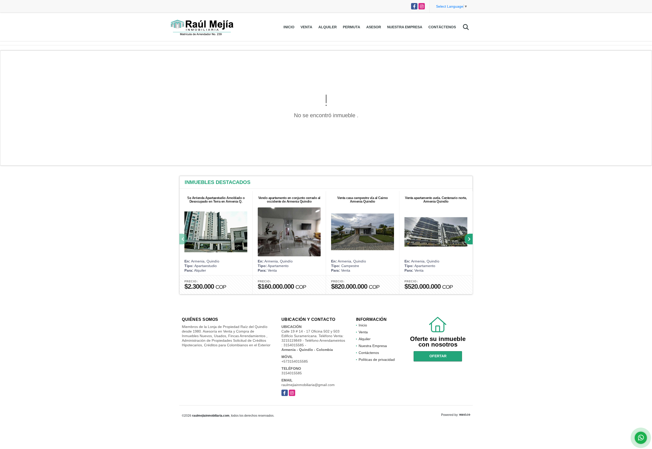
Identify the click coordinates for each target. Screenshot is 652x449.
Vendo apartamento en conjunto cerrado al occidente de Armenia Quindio (289, 199)
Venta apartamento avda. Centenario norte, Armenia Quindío (436, 199)
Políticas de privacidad (377, 360)
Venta (306, 27)
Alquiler (327, 27)
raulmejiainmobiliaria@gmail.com (308, 385)
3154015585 (291, 373)
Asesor (373, 27)
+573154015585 (294, 361)
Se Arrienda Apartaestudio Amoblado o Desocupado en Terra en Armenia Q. (215, 199)
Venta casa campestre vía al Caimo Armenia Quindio (362, 199)
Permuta (351, 27)
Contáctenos (442, 27)
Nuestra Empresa (404, 27)
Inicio (288, 27)
